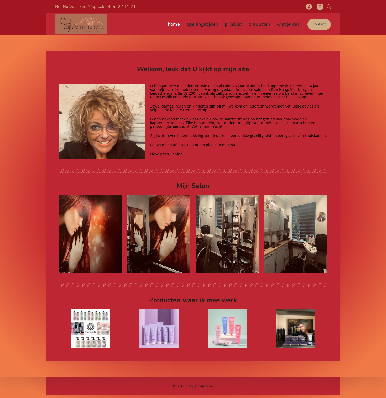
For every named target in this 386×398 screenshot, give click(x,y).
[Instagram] (320, 7)
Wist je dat (288, 24)
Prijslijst (233, 24)
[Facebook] (309, 7)
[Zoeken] (329, 6)
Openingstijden (202, 24)
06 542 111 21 (121, 6)
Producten (259, 24)
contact (319, 24)
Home (174, 24)
